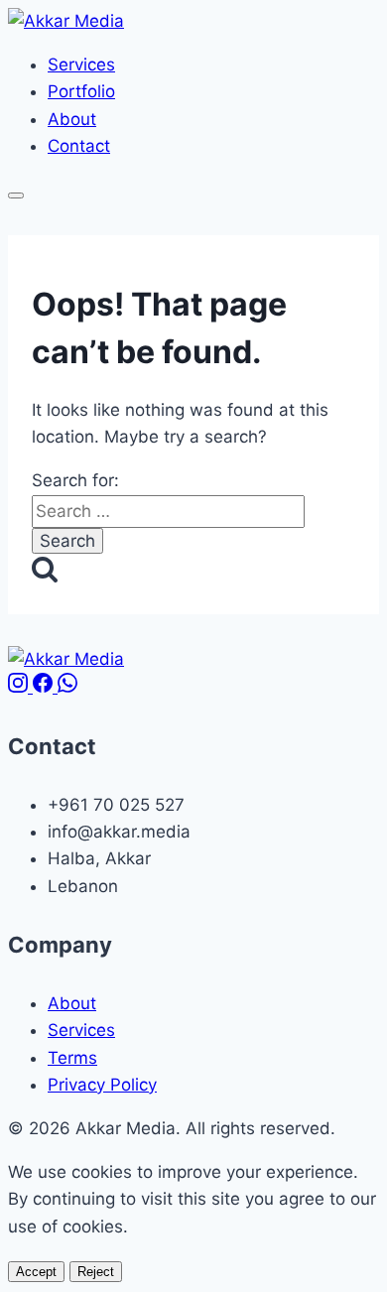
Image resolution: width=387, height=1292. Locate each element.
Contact (79, 146)
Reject (95, 1271)
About (72, 119)
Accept (36, 1271)
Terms (72, 1058)
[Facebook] (45, 687)
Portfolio (81, 91)
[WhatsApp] (67, 687)
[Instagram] (20, 687)
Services (81, 64)
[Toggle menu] (16, 195)
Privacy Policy (102, 1085)
